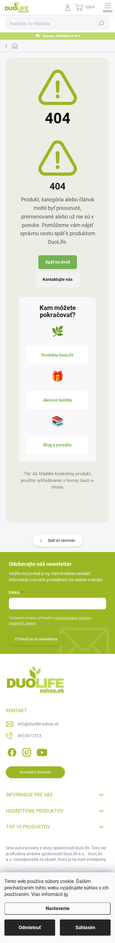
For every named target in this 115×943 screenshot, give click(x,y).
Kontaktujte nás (58, 279)
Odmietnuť (30, 927)
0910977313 (29, 735)
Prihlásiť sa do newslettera (36, 639)
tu (66, 894)
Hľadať (101, 23)
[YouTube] (42, 751)
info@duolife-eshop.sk (38, 724)
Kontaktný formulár (35, 772)
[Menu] (107, 7)
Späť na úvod (57, 262)
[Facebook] (11, 751)
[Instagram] (26, 751)
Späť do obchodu (61, 540)
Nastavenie (58, 908)
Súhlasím (85, 927)
